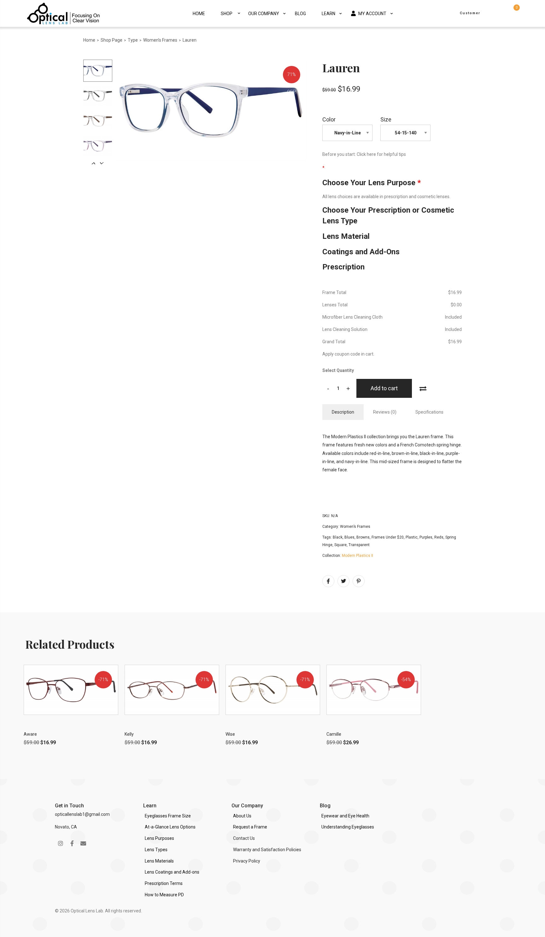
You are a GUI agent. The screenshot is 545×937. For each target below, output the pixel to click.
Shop (226, 13)
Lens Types (156, 849)
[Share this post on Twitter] (343, 581)
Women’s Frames (160, 40)
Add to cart (384, 388)
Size (385, 119)
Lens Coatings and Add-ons (172, 872)
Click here (366, 154)
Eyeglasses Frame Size (168, 815)
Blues (349, 537)
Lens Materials (159, 860)
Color (329, 119)
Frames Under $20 (388, 537)
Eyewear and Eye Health (345, 815)
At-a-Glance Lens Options (170, 826)
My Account (372, 13)
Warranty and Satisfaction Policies (267, 849)
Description (343, 412)
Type (133, 40)
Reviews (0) (384, 412)
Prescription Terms (164, 883)
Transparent (359, 545)
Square (340, 545)
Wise (230, 734)
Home (199, 13)
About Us (242, 815)
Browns (363, 537)
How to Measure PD (164, 894)
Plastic (412, 537)
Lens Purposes (159, 838)
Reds (438, 537)
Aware (30, 734)
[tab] (343, 412)
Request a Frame (250, 826)
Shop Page (111, 40)
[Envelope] (83, 843)
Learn (328, 13)
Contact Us (244, 838)
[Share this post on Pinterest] (359, 581)
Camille (333, 734)
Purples (425, 537)
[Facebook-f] (72, 843)
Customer (470, 13)
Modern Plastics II (357, 555)
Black (338, 537)
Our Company (263, 13)
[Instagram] (60, 843)
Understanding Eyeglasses (347, 826)
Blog (300, 13)
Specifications (429, 412)
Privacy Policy (246, 860)
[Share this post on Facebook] (328, 581)
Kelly (129, 734)
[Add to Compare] (423, 388)
